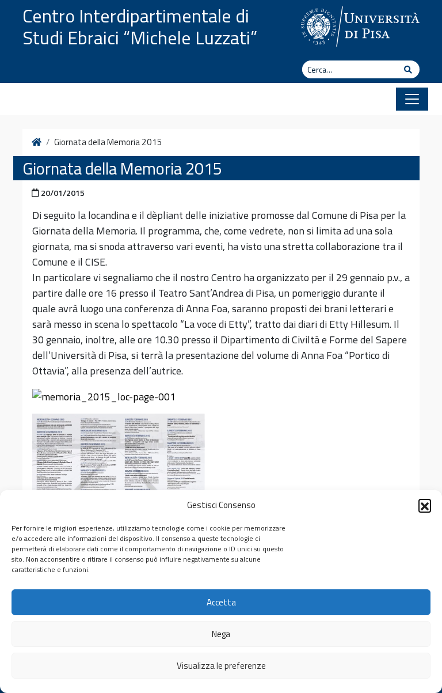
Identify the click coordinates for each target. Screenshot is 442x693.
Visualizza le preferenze (221, 665)
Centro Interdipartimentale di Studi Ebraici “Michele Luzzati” (139, 26)
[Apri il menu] (412, 99)
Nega (221, 634)
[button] (424, 505)
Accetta (221, 602)
